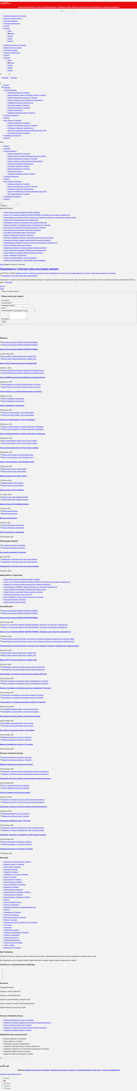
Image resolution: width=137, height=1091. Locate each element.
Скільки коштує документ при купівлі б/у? (18, 594)
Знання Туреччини (43, 273)
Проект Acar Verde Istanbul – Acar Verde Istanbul (20, 258)
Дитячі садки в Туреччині (12, 867)
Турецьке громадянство (12, 23)
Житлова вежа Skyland (8, 518)
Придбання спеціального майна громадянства (20, 907)
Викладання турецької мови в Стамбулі (17, 862)
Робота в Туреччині (10, 920)
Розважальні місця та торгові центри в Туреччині (20, 922)
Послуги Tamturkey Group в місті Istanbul (17, 245)
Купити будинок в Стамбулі (13, 882)
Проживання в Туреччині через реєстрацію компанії (29, 269)
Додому (6, 85)
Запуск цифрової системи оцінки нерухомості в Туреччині (23, 597)
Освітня (6, 900)
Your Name (5, 300)
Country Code (6, 303)
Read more (8, 282)
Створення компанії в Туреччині (89, 1070)
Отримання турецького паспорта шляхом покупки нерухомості (25, 248)
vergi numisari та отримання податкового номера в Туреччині (25, 227)
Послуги (6, 26)
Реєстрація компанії (11, 21)
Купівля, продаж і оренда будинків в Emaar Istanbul (25, 100)
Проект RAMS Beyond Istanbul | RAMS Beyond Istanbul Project (25, 250)
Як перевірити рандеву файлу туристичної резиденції (22, 230)
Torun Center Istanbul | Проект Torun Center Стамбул (19, 448)
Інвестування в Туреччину (13, 120)
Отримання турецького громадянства (20, 103)
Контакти (7, 138)
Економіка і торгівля (11, 869)
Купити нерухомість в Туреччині (15, 884)
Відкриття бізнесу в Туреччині (26, 273)
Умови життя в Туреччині (12, 947)
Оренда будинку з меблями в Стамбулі (17, 897)
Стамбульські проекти (11, 930)
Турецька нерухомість (15, 110)
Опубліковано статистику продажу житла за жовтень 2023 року (25, 222)
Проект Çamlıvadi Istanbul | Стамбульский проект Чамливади (25, 260)
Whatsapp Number (8, 305)
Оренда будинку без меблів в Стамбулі (17, 892)
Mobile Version (16, 1074)
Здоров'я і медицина (11, 872)
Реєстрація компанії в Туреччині (18, 105)
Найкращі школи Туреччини (13, 889)
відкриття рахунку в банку (13, 18)
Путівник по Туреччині (11, 915)
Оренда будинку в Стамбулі (13, 894)
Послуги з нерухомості (11, 905)
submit (4, 321)
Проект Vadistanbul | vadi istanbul (15, 255)
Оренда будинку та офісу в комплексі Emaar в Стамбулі (26, 95)
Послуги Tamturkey (10, 90)
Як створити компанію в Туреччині (13, 552)
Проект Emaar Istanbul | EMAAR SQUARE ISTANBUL (22, 212)
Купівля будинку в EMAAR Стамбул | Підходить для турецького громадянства (30, 243)
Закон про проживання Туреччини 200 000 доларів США (26, 130)
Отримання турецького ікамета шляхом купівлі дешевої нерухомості (27, 240)
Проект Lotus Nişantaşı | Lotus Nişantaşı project (17, 462)
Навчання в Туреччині (11, 887)
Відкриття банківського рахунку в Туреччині (22, 98)
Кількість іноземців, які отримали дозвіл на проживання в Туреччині (27, 225)
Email (3, 308)
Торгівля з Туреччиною (11, 935)
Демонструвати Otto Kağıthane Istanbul (14, 504)
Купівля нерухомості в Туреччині (15, 16)
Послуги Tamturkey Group (12, 902)
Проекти (7, 118)
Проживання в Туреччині (12, 135)
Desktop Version (5, 1074)
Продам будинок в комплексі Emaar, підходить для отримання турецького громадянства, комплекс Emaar (40, 217)
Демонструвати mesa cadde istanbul (13, 476)
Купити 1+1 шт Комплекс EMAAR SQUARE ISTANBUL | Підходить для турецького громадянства (37, 215)
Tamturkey (7, 87)
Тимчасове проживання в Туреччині (103, 273)
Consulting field (7, 310)
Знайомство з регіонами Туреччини (16, 874)
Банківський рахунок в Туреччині (63, 1070)
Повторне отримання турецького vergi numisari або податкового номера (28, 238)
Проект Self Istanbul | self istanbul (12, 532)
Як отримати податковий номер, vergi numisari (20, 232)
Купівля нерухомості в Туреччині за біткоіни (16, 849)
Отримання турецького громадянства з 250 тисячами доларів (23, 835)
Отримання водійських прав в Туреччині (21, 113)
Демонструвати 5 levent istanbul (12, 490)
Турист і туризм (9, 945)
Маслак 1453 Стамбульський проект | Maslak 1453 (21, 220)
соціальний (7, 927)
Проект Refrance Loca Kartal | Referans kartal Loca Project (23, 253)
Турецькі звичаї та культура (13, 942)
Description (5, 319)
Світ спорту (8, 925)
